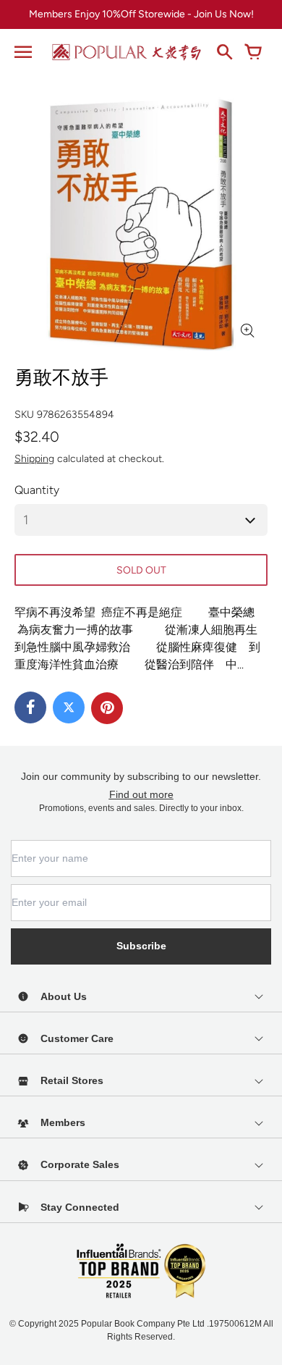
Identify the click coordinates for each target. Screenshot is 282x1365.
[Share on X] (69, 707)
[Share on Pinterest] (107, 708)
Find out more (141, 794)
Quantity (36, 490)
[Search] (224, 52)
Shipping (34, 459)
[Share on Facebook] (30, 707)
